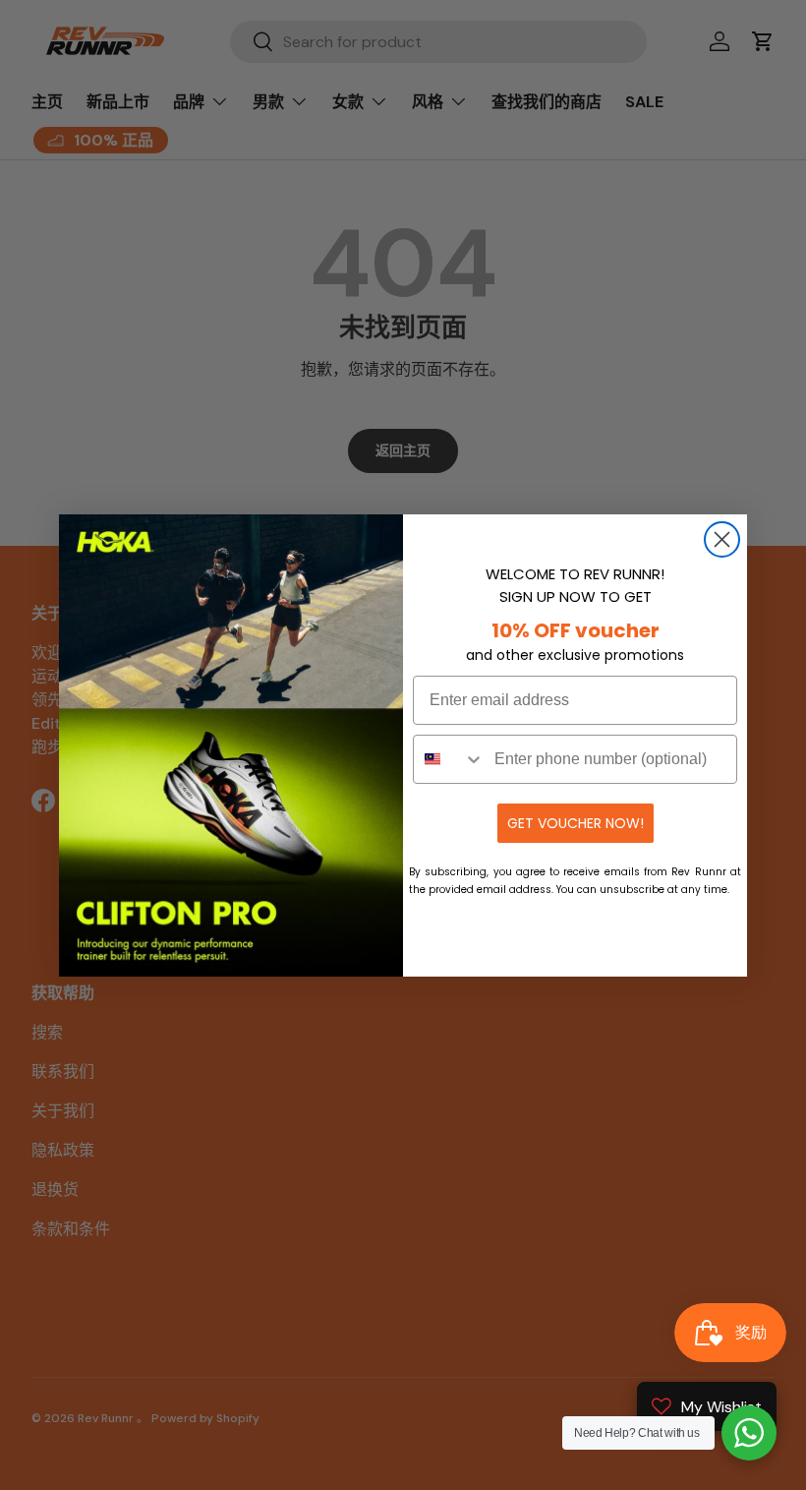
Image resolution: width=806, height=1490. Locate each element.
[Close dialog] (722, 539)
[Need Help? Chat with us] (749, 1432)
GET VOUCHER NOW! (575, 823)
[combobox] (449, 759)
